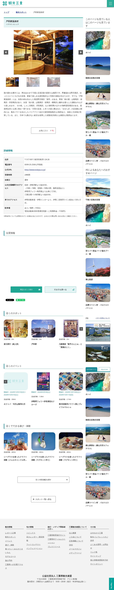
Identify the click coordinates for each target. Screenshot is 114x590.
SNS (71, 545)
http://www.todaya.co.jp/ (35, 169)
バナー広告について (103, 318)
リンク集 (93, 552)
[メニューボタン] (110, 3)
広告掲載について (76, 541)
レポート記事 (10, 533)
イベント (8, 541)
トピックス (30, 533)
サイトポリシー (96, 564)
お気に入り (45, 130)
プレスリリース (54, 547)
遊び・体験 (9, 545)
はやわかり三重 (96, 533)
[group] (16, 333)
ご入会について (75, 537)
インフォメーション (34, 548)
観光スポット (21, 12)
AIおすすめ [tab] (104, 369)
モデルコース (10, 556)
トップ (6, 12)
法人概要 (72, 533)
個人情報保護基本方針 (99, 560)
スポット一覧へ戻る (43, 499)
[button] (80, 52)
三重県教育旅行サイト (56, 535)
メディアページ (75, 553)
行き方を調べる (60, 289)
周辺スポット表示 (26, 289)
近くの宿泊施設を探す (43, 480)
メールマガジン (75, 549)
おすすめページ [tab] (91, 369)
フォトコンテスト (33, 544)
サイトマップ (95, 556)
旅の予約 (8, 560)
